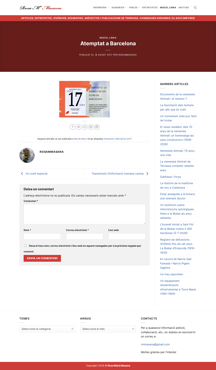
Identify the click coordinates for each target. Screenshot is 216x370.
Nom (27, 230)
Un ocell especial (36, 173)
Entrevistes (150, 7)
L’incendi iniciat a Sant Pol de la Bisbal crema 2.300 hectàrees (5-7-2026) (176, 229)
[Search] (195, 7)
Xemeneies (117, 7)
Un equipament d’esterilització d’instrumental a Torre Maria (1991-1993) (178, 287)
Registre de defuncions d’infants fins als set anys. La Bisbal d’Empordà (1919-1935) (177, 246)
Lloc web (113, 230)
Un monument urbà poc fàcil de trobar (178, 118)
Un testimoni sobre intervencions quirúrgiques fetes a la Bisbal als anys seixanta (177, 211)
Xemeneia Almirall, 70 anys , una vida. (178, 153)
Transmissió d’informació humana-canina (118, 173)
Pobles (133, 7)
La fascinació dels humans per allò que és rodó (177, 107)
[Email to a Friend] (85, 127)
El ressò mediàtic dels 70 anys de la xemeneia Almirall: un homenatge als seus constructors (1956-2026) (177, 135)
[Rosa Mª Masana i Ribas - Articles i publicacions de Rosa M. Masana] (40, 7)
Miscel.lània (168, 7)
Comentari (31, 201)
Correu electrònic (77, 230)
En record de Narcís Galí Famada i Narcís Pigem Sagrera (175, 263)
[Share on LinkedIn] (97, 127)
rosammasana (127, 55)
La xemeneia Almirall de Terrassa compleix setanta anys (177, 166)
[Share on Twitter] (78, 127)
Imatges (184, 7)
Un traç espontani (171, 274)
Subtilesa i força (170, 176)
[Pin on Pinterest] (91, 127)
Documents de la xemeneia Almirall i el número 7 (177, 96)
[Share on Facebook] (72, 127)
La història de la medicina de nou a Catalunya (176, 185)
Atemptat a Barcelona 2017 (117, 139)
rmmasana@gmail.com (155, 344)
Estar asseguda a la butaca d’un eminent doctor (177, 196)
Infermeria (100, 7)
